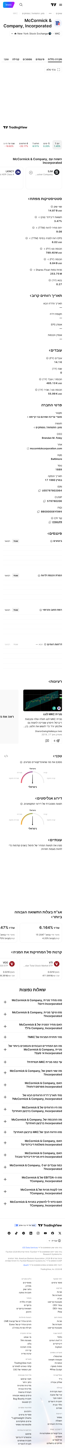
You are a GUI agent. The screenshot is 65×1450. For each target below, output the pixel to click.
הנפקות (58, 1347)
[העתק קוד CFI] (50, 522)
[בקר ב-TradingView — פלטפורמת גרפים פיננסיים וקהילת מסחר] (15, 127)
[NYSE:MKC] (59, 708)
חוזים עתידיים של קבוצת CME (17, 1321)
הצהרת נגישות (24, 1392)
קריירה (28, 1350)
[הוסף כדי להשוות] (30, 172)
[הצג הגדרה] (51, 206)
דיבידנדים (57, 1343)
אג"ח (59, 1298)
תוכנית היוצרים (55, 1401)
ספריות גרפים (25, 1414)
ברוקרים (27, 1305)
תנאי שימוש (26, 1379)
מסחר (59, 1417)
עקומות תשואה (55, 1359)
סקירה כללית (25, 1302)
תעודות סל (57, 1295)
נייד (60, 1379)
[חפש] (21, 5)
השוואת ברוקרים (23, 1308)
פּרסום (28, 1434)
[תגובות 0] (47, 741)
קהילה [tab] (15, 59)
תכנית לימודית (24, 1443)
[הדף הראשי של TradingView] (53, 5)
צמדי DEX (57, 1308)
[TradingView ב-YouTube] (45, 1233)
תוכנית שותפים (24, 1440)
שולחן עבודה (56, 1382)
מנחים (59, 1408)
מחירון (28, 1286)
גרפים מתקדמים (23, 1421)
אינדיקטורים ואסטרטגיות (51, 1433)
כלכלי (59, 1337)
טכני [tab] (6, 59)
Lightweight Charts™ (21, 1418)
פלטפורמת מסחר (23, 1424)
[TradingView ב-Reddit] (9, 1233)
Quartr (26, 1265)
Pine (60, 1311)
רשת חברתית (56, 1391)
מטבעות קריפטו (55, 1302)
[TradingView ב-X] (60, 1233)
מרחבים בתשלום (54, 1443)
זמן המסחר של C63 (22, 1369)
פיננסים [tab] (40, 59)
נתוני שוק (27, 1289)
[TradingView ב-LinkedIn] (31, 1233)
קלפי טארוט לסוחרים (22, 1366)
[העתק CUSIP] (44, 501)
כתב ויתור (27, 1382)
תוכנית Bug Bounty (22, 1398)
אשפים (59, 1436)
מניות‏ (59, 1292)
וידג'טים (27, 1411)
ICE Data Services (30, 1247)
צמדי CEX (57, 1305)
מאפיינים (27, 1282)
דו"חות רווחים (55, 1340)
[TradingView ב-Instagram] (38, 1233)
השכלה (59, 1420)
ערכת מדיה (26, 1353)
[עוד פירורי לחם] (50, 13)
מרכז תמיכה (25, 1347)
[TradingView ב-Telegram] (23, 1233)
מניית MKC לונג (52, 714)
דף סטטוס (26, 1402)
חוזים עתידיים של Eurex (20, 1324)
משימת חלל (26, 1340)
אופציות (58, 1363)
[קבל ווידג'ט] (6, 756)
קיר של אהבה (56, 1394)
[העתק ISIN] (39, 490)
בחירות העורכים (55, 1424)
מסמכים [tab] (27, 59)
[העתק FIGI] (38, 511)
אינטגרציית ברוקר (23, 1437)
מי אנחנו (27, 1337)
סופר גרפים (57, 1282)
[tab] (15, 541)
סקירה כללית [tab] (55, 59)
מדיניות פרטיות (24, 1385)
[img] (15, 33)
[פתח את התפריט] (61, 5)
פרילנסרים (57, 1440)
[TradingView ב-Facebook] (52, 1233)
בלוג (29, 1343)
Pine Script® (56, 1369)
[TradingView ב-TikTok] (16, 1233)
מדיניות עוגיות (24, 1388)
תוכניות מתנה (25, 1292)
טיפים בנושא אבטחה (22, 1395)
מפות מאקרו (56, 1366)
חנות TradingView (22, 1363)
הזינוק (28, 1311)
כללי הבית (57, 1404)
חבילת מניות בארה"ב (21, 1327)
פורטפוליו (57, 1356)
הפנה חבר (57, 1398)
